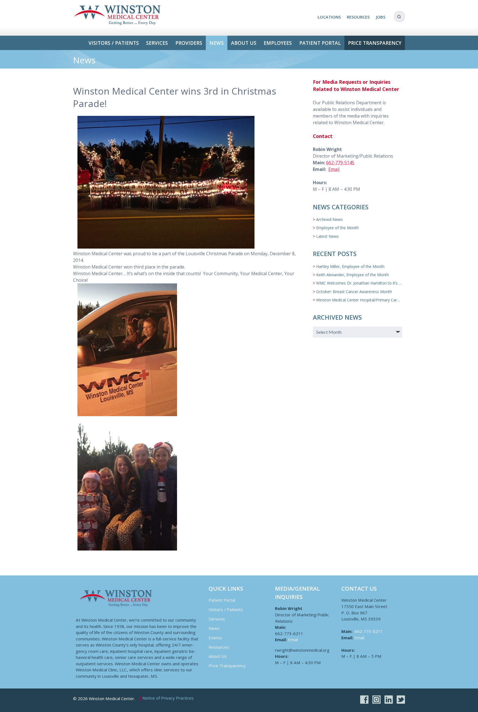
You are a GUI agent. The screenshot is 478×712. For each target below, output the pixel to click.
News (216, 43)
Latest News (327, 236)
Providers (188, 43)
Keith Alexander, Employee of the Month (352, 274)
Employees (278, 43)
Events (215, 637)
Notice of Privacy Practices (168, 698)
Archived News (329, 219)
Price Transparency (374, 43)
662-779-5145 (340, 163)
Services (157, 43)
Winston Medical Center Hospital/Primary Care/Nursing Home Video (377, 299)
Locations (329, 17)
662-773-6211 (369, 631)
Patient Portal (320, 43)
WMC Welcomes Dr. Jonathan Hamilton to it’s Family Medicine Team (377, 283)
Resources (358, 17)
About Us (243, 43)
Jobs (380, 17)
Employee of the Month (337, 227)
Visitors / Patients (114, 43)
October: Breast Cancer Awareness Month (354, 291)
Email (333, 169)
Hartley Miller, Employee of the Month (350, 266)
